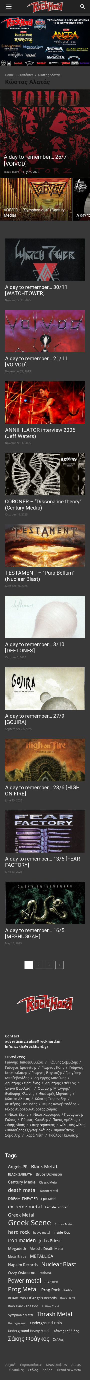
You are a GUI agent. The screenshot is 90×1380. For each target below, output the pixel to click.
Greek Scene (29, 1222)
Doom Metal (49, 1191)
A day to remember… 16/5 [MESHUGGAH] (34, 933)
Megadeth (17, 1248)
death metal (22, 1190)
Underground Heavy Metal (28, 1330)
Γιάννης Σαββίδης (66, 1331)
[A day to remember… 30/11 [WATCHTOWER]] (45, 259)
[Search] (83, 6)
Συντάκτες (25, 75)
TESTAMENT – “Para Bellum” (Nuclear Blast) (39, 576)
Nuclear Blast (58, 1264)
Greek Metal (21, 1215)
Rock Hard (12, 172)
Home (9, 75)
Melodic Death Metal (47, 1248)
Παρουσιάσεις (30, 1365)
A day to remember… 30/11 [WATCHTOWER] (36, 290)
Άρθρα (47, 1370)
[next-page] (59, 965)
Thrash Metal (54, 1314)
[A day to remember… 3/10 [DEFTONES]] (45, 617)
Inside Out (62, 1232)
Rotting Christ (50, 1306)
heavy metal (41, 1232)
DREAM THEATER (23, 1198)
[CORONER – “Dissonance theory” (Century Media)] (45, 474)
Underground (17, 1323)
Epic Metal (48, 1199)
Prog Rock (50, 1290)
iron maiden (22, 1240)
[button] (8, 6)
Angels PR (18, 1166)
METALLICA (41, 1256)
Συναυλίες (16, 1370)
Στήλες (58, 1339)
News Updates (56, 1365)
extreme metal (25, 1206)
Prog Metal (23, 1289)
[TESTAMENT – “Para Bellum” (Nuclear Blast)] (45, 545)
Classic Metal (48, 1182)
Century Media (22, 1182)
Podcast (45, 1272)
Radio (68, 1290)
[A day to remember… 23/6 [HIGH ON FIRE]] (45, 760)
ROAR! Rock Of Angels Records (32, 1298)
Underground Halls (46, 1322)
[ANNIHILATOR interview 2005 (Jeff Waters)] (45, 402)
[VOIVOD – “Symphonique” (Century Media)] (36, 205)
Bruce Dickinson (49, 1174)
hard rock (19, 1232)
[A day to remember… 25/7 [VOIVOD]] (45, 133)
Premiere (51, 1281)
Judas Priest (50, 1240)
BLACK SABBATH (20, 1174)
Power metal (24, 1280)
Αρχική (11, 1365)
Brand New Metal (69, 1370)
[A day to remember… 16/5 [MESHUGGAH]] (45, 903)
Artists (76, 1365)
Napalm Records (23, 1264)
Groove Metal (63, 1224)
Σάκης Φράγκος (28, 1338)
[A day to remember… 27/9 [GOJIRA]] (45, 688)
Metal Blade (17, 1256)
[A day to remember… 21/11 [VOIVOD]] (45, 331)
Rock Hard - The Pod (23, 1306)
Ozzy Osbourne (21, 1272)
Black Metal (44, 1166)
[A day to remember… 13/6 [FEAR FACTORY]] (45, 831)
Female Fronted (56, 1207)
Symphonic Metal (20, 1315)
